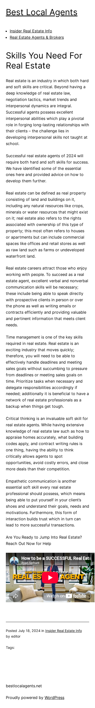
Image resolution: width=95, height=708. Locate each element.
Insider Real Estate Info (31, 31)
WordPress (54, 697)
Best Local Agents (41, 12)
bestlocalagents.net (24, 685)
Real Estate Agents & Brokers (37, 37)
